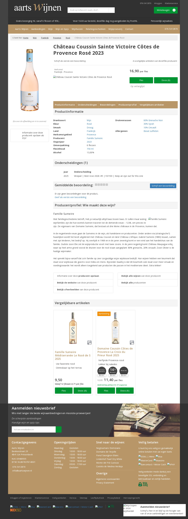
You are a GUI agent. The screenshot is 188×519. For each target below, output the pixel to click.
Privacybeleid (114, 498)
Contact (129, 28)
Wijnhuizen (77, 28)
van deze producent (77, 282)
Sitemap (83, 498)
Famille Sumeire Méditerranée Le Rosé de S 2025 (73, 355)
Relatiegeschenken (96, 28)
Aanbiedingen (38, 28)
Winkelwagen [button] (166, 10)
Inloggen (158, 3)
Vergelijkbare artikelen (152, 104)
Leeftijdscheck (97, 498)
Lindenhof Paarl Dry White (109, 459)
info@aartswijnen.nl (22, 470)
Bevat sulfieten (151, 131)
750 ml (90, 148)
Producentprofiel (128, 104)
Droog (90, 127)
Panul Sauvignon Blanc (107, 455)
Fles (141, 80)
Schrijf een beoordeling (163, 185)
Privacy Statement (105, 482)
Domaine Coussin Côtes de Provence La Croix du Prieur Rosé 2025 (115, 352)
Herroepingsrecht (132, 498)
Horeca (73, 498)
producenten (133, 282)
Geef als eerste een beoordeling (70, 197)
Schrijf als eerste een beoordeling (70, 61)
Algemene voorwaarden (108, 479)
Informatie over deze (78, 275)
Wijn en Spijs (62, 28)
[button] (101, 371)
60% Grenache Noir (153, 120)
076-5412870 (145, 3)
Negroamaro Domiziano (108, 448)
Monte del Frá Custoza (107, 462)
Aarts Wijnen (21, 28)
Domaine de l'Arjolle (106, 451)
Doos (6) (166, 80)
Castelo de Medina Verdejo (109, 466)
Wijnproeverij (115, 28)
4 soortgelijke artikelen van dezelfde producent (155, 61)
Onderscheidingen (87, 104)
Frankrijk (44, 38)
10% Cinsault (150, 127)
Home (25, 38)
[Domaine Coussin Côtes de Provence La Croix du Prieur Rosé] (115, 328)
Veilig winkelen (59, 498)
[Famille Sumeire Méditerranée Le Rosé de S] (73, 328)
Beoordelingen (107, 104)
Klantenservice (171, 3)
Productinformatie (65, 104)
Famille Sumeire (95, 138)
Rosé (68, 38)
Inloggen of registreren (21, 498)
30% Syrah (149, 123)
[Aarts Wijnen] (37, 8)
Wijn (50, 28)
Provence (57, 38)
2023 (89, 141)
